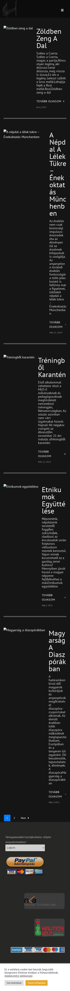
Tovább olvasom (48, 101)
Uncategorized (17, 29)
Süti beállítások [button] (14, 982)
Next (23, 818)
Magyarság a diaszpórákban (57, 650)
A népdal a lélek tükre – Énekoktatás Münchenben (57, 174)
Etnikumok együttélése (53, 500)
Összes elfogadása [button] (36, 982)
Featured (14, 133)
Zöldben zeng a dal (48, 38)
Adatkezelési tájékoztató (18, 975)
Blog (6, 29)
